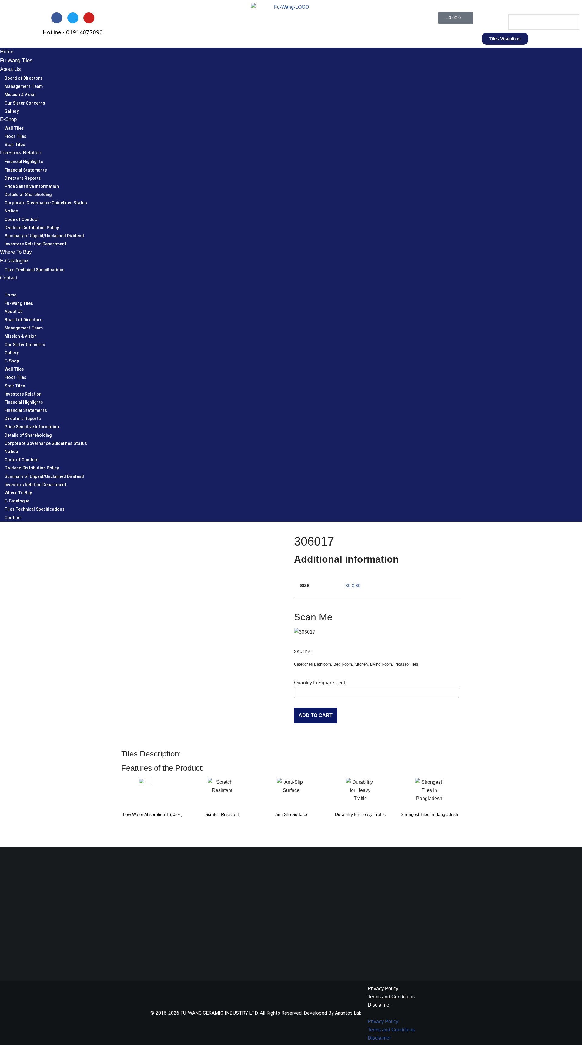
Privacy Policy (383, 988)
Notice (11, 211)
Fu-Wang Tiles (16, 60)
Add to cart (316, 715)
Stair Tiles (15, 144)
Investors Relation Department (35, 244)
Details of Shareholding (28, 194)
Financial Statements (26, 170)
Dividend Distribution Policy (32, 227)
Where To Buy (16, 252)
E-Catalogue (14, 261)
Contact (9, 278)
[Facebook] (56, 17)
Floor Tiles (15, 136)
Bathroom (322, 664)
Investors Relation (20, 152)
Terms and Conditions (391, 996)
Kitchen (361, 664)
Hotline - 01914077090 (73, 32)
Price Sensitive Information (32, 186)
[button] (540, 10)
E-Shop (8, 119)
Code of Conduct (22, 219)
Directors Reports (23, 178)
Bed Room (342, 664)
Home (6, 52)
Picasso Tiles (406, 664)
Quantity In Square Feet (319, 682)
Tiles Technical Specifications (35, 269)
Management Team (24, 86)
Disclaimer (379, 1004)
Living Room (381, 664)
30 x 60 (353, 585)
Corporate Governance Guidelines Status (46, 202)
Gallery (12, 111)
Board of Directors (23, 78)
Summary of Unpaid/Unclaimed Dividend (44, 235)
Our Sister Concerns (25, 103)
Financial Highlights (24, 161)
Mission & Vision (21, 94)
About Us (10, 69)
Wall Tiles (14, 128)
